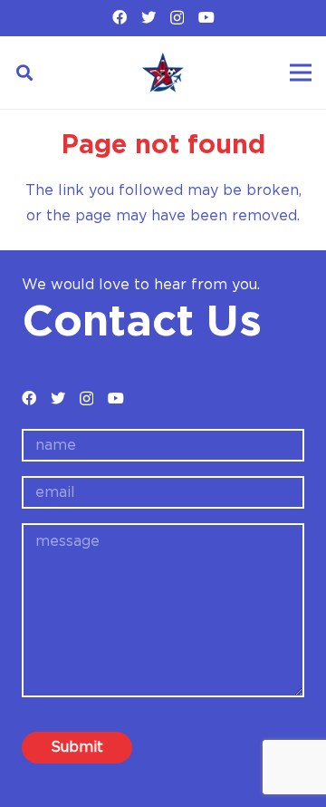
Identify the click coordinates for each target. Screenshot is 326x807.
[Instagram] (177, 18)
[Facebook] (119, 17)
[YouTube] (206, 17)
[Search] (24, 72)
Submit (77, 747)
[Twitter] (148, 17)
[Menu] (300, 72)
